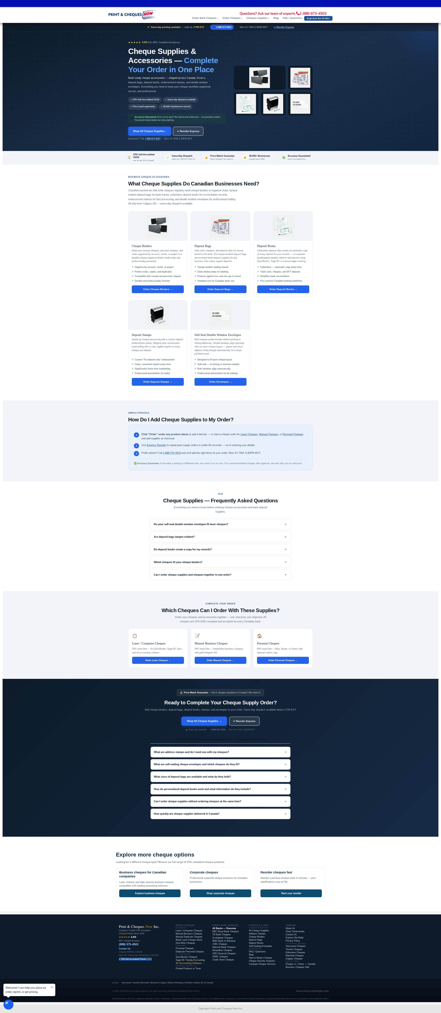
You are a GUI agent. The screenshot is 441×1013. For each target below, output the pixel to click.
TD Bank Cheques (221, 934)
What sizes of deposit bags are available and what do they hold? (220, 776)
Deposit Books (256, 943)
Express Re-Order (295, 937)
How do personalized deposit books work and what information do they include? (220, 789)
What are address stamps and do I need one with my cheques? (220, 752)
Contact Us (124, 948)
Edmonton (145, 982)
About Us (290, 928)
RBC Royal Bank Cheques (225, 931)
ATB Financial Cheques (224, 953)
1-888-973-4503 (313, 13)
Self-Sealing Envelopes (260, 946)
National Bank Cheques (224, 947)
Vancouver (126, 982)
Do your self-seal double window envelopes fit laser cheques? (191, 524)
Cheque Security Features (262, 961)
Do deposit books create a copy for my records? (183, 549)
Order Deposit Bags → (220, 289)
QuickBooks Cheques (186, 957)
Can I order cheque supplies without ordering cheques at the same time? (220, 801)
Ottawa (170, 982)
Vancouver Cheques (296, 946)
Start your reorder (291, 893)
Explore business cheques (150, 893)
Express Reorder (156, 445)
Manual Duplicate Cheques (189, 936)
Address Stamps (257, 933)
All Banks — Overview (224, 928)
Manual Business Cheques (189, 933)
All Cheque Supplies (259, 930)
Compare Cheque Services (262, 964)
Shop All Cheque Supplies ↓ (149, 131)
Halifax (196, 982)
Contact (312, 991)
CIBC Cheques (219, 944)
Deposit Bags (255, 940)
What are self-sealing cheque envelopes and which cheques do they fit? (220, 764)
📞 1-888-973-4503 (222, 27)
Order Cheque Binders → (157, 289)
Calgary (163, 982)
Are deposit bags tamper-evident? (174, 536)
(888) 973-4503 (128, 944)
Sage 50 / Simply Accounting (190, 960)
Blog (251, 954)
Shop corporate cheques (220, 893)
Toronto (135, 982)
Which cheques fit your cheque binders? (178, 562)
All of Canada (207, 982)
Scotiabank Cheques (222, 937)
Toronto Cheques (294, 949)
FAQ (318, 991)
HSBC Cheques (220, 956)
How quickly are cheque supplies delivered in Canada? (220, 814)
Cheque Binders (257, 936)
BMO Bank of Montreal (223, 941)
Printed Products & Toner (188, 968)
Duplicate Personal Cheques (190, 951)
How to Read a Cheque (260, 957)
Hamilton (188, 982)
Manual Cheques (268, 434)
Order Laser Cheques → (158, 660)
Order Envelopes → (220, 381)
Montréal (154, 982)
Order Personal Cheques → (283, 660)
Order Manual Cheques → (220, 660)
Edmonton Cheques (295, 952)
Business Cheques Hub (297, 967)
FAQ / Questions (257, 951)
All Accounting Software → (190, 963)
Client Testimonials (295, 931)
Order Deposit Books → (283, 289)
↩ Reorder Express (284, 27)
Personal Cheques (293, 434)
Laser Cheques (249, 434)
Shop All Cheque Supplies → (204, 721)
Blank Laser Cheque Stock (189, 940)
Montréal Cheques (295, 955)
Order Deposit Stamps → (157, 381)
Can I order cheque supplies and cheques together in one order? (192, 574)
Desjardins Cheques (222, 950)
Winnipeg (179, 982)
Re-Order (324, 991)
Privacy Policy (293, 940)
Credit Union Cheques (223, 959)
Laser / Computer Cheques (189, 930)
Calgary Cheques (294, 958)
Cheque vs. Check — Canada (300, 964)
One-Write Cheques (185, 943)
